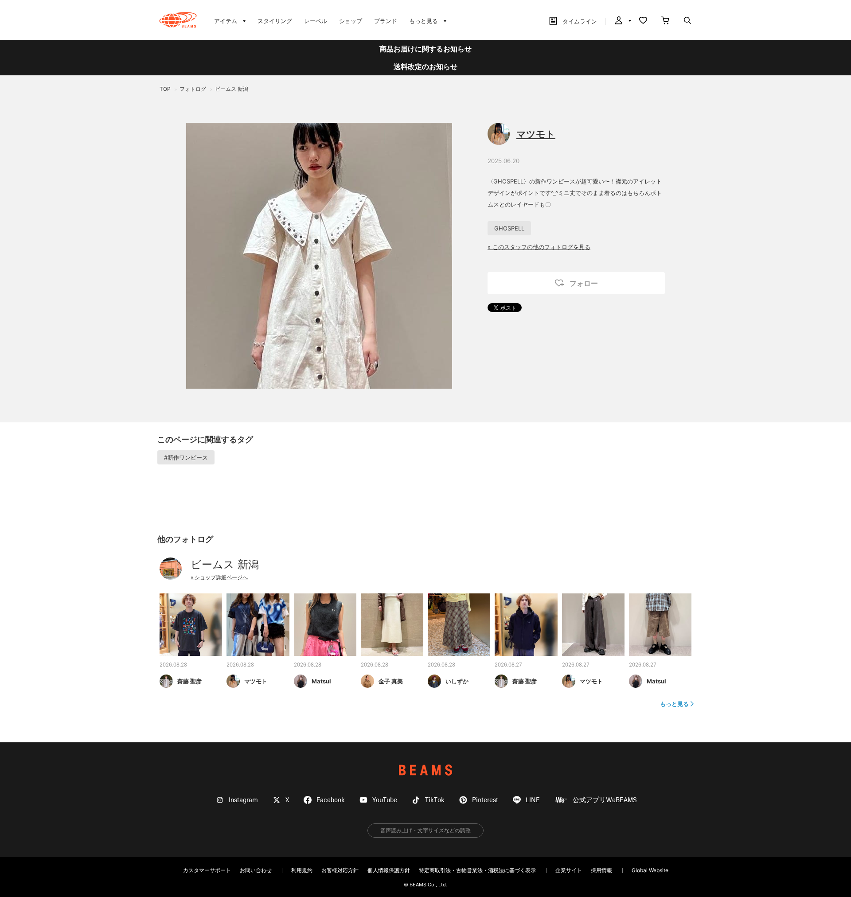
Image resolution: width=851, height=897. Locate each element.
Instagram (243, 800)
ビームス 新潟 (225, 564)
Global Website (650, 870)
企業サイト (568, 870)
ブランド (385, 20)
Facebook (330, 800)
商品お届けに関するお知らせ (425, 48)
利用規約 (301, 870)
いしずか (456, 681)
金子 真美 (391, 681)
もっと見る (674, 703)
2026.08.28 (173, 665)
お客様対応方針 (340, 870)
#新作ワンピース (186, 457)
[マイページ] (622, 21)
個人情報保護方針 (388, 870)
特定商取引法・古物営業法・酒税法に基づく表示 (477, 870)
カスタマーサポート (207, 870)
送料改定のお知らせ (425, 66)
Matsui (321, 681)
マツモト (535, 134)
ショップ (350, 20)
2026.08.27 (508, 665)
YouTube (384, 800)
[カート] (665, 21)
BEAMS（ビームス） (178, 20)
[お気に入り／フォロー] (643, 21)
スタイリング (275, 20)
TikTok (435, 800)
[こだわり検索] (687, 21)
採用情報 (601, 870)
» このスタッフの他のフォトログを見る (539, 246)
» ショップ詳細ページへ (219, 577)
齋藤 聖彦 (189, 681)
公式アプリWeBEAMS (605, 800)
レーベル (315, 20)
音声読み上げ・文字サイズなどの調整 (425, 830)
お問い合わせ (256, 870)
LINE (533, 800)
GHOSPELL (509, 228)
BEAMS (425, 770)
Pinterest (485, 800)
